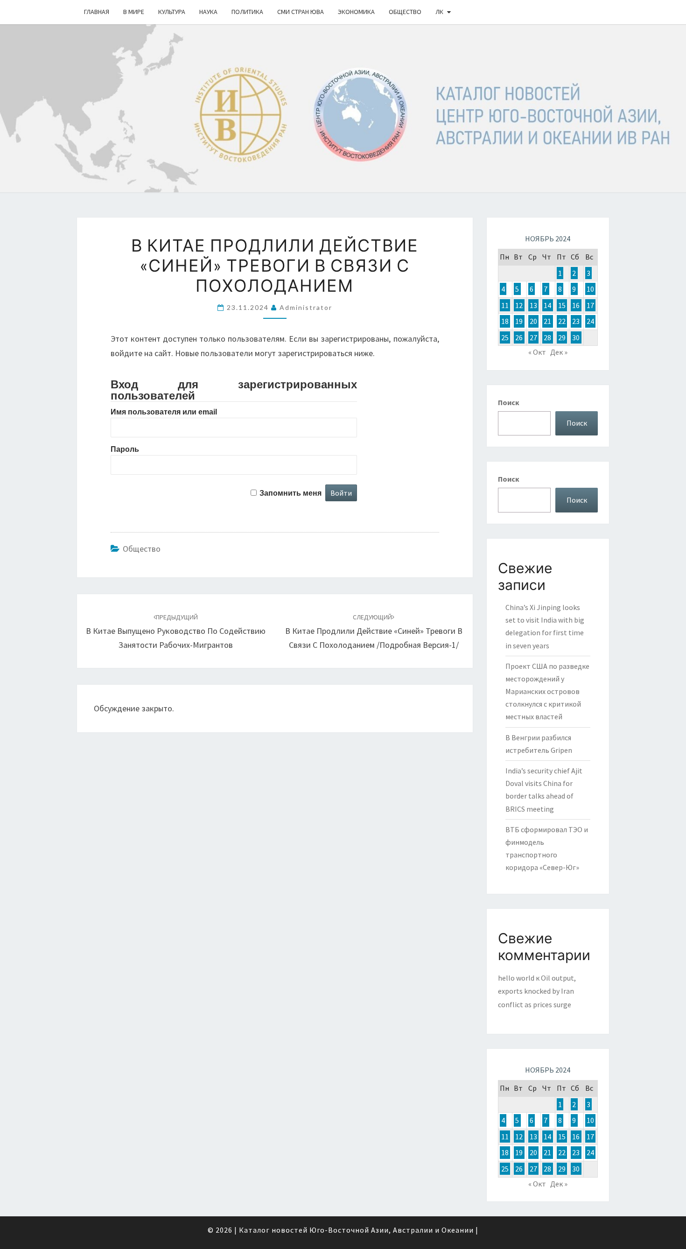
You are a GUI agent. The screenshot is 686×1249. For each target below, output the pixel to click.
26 (519, 337)
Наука (208, 11)
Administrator (306, 307)
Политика (247, 11)
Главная (96, 11)
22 (562, 321)
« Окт (537, 352)
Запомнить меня (290, 493)
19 (519, 321)
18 (505, 321)
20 (533, 321)
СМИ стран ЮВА (300, 11)
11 (505, 305)
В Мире (133, 11)
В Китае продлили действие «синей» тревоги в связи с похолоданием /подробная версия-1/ (373, 631)
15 (562, 305)
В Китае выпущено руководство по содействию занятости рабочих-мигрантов (176, 631)
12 (519, 305)
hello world (516, 977)
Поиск (508, 402)
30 (576, 337)
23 (576, 321)
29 (562, 337)
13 (533, 305)
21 (547, 321)
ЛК (439, 11)
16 (576, 305)
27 (533, 337)
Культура (171, 11)
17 (590, 305)
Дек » (558, 352)
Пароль (125, 449)
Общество (405, 11)
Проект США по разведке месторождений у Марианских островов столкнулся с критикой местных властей (547, 691)
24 (590, 321)
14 (547, 305)
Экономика (356, 11)
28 (547, 337)
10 (590, 289)
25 (505, 337)
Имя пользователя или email (164, 412)
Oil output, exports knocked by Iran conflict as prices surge (537, 991)
